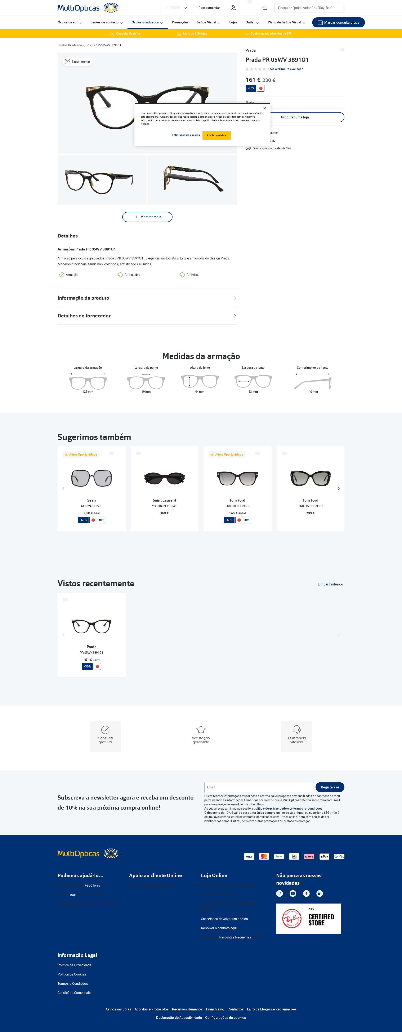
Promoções (180, 22)
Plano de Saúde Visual (284, 22)
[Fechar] (264, 108)
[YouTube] (293, 893)
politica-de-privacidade (270, 808)
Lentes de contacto (104, 22)
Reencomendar (209, 7)
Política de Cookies (72, 974)
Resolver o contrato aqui (219, 928)
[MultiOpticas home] (89, 853)
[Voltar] (63, 488)
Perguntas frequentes (235, 937)
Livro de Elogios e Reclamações (272, 1009)
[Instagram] (279, 893)
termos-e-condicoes (307, 808)
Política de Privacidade (74, 965)
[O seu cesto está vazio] (265, 7)
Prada (91, 45)
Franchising (215, 1009)
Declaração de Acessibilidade (179, 1018)
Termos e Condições (73, 984)
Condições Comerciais (74, 993)
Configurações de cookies (225, 1018)
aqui (73, 895)
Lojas (233, 22)
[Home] (88, 8)
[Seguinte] (338, 488)
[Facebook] (306, 893)
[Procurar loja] (233, 7)
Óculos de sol (67, 22)
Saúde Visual (206, 22)
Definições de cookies (186, 134)
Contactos (236, 1009)
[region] (202, 124)
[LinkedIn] (319, 893)
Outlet (250, 22)
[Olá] (176, 7)
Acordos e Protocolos (152, 1009)
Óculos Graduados (145, 22)
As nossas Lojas (118, 1009)
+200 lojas (92, 885)
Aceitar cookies (216, 135)
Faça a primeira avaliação (285, 69)
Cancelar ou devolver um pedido (224, 919)
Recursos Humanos (187, 1009)
